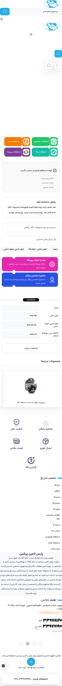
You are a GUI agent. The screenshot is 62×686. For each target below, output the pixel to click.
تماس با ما (55, 530)
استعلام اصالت (54, 542)
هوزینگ (56, 509)
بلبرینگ (56, 497)
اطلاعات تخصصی (53, 515)
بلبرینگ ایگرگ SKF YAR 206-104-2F (31, 402)
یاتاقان (27, 227)
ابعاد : (54, 249)
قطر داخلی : (37, 249)
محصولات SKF (37, 227)
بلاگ (58, 518)
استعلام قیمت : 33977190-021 (31, 679)
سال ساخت (55, 548)
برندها (57, 485)
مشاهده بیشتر (31, 348)
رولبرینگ (56, 503)
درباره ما (56, 524)
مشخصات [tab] (31, 299)
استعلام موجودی (53, 536)
